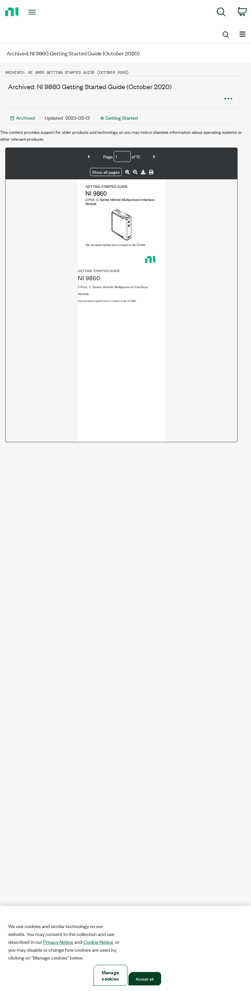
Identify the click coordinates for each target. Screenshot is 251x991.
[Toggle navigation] (39, 12)
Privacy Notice (58, 942)
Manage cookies (110, 975)
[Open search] (225, 33)
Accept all (145, 978)
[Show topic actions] (228, 98)
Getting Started (121, 117)
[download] (143, 172)
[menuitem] (221, 13)
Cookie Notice (98, 942)
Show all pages (106, 172)
